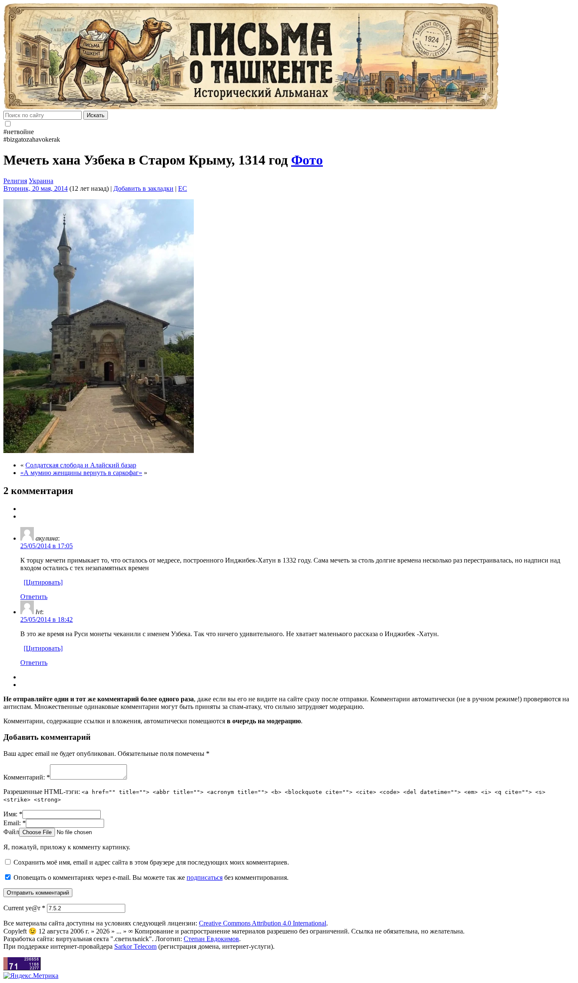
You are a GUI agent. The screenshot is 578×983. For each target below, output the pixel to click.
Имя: (12, 814)
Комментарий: (26, 777)
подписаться (205, 877)
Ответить (33, 596)
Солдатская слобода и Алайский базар (80, 465)
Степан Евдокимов (211, 938)
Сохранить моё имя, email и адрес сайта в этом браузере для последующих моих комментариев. (151, 862)
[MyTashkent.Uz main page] (289, 57)
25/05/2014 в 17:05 (46, 545)
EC (182, 188)
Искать (96, 115)
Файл (11, 831)
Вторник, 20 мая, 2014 (35, 188)
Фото (307, 159)
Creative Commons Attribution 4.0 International (262, 923)
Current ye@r (24, 908)
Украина (41, 180)
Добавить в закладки (143, 188)
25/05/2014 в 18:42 (46, 619)
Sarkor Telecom (135, 946)
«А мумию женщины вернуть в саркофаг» (81, 472)
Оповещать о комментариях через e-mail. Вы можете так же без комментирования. (150, 877)
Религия (15, 180)
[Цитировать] (43, 582)
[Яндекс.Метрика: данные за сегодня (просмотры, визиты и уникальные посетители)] (30, 976)
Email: (14, 822)
